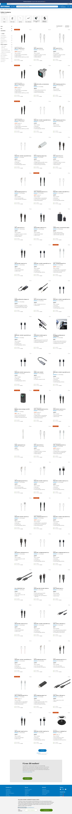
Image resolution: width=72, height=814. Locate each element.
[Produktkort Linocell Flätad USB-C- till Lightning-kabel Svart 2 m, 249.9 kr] (62, 541)
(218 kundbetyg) (41, 300)
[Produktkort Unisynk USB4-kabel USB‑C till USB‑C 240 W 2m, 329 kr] (42, 577)
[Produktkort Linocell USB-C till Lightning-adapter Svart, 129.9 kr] (42, 684)
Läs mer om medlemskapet (27, 772)
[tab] (4, 4)
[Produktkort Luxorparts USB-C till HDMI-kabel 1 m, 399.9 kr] (62, 577)
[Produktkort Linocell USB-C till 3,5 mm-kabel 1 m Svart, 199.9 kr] (42, 288)
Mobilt (3, 33)
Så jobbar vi (27, 791)
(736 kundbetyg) (22, 446)
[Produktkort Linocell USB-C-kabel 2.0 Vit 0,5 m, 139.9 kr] (42, 434)
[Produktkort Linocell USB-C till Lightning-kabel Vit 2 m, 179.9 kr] (62, 109)
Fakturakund (8, 790)
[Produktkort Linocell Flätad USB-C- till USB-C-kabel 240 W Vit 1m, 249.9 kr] (62, 506)
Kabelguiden (44, 789)
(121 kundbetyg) (60, 589)
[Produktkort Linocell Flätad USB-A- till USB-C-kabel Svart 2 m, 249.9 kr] (42, 720)
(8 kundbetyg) (41, 336)
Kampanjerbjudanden (45, 790)
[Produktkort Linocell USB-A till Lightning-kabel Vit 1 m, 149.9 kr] (23, 181)
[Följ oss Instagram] (63, 789)
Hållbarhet (26, 793)
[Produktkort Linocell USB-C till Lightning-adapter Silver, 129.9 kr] (42, 145)
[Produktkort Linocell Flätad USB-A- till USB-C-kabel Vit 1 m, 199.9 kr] (42, 470)
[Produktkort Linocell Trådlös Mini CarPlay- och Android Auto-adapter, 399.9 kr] (42, 73)
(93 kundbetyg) (41, 157)
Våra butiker (27, 795)
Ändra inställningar (20, 810)
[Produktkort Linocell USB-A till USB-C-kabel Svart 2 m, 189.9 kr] (23, 252)
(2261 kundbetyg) (60, 85)
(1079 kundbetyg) (22, 373)
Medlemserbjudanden (46, 791)
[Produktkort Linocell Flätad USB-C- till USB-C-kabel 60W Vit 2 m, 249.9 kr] (42, 613)
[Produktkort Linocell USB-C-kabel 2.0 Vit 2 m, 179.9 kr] (42, 37)
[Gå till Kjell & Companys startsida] (5, 6)
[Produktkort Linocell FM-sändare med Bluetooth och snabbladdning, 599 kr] (62, 324)
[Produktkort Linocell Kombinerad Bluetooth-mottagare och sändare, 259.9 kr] (23, 288)
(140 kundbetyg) (22, 589)
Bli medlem (27, 778)
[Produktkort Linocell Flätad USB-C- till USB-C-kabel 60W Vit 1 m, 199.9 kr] (62, 181)
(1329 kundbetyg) (41, 121)
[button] (6, 13)
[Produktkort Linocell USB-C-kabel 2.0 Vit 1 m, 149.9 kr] (62, 37)
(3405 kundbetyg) (41, 49)
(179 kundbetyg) (41, 373)
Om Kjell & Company (28, 789)
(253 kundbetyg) (60, 696)
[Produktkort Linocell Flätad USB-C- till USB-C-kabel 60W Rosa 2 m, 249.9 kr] (23, 648)
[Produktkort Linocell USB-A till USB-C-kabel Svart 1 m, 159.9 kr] (42, 217)
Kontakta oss (8, 789)
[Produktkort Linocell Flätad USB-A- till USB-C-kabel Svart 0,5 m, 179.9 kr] (23, 361)
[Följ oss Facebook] (60, 789)
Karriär (26, 794)
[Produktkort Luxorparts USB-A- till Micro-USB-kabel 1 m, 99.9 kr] (62, 613)
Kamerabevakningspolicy (10, 793)
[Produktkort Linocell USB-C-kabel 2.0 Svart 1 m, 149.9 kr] (23, 217)
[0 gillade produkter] (68, 6)
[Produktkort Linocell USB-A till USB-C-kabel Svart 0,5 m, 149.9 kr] (23, 720)
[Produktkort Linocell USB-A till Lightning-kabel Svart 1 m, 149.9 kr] (62, 648)
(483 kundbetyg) (22, 49)
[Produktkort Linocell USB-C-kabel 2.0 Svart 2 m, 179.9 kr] (62, 145)
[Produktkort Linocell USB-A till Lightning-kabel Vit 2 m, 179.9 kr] (42, 648)
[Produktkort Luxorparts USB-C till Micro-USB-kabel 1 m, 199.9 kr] (62, 684)
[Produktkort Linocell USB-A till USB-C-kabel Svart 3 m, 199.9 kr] (62, 398)
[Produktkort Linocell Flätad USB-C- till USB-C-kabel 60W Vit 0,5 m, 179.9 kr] (42, 109)
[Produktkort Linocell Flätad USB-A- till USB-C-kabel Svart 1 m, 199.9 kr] (62, 470)
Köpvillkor (7, 794)
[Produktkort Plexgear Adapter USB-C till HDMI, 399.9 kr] (42, 361)
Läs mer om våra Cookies (22, 807)
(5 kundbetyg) (22, 411)
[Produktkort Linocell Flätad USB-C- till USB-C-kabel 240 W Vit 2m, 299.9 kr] (23, 145)
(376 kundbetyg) (41, 193)
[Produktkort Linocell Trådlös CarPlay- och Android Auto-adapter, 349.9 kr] (62, 217)
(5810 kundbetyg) (22, 264)
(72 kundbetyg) (22, 157)
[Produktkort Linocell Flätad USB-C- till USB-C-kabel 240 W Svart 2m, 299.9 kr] (23, 324)
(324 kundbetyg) (22, 301)
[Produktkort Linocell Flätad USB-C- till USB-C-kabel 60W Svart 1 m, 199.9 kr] (42, 252)
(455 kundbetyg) (60, 337)
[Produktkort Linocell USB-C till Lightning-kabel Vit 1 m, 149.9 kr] (62, 73)
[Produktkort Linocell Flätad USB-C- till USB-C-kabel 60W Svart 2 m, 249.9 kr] (62, 288)
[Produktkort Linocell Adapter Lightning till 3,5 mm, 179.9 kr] (23, 434)
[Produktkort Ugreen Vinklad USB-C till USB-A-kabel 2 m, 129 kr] (42, 324)
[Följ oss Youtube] (65, 789)
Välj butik (21, 60)
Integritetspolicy (8, 791)
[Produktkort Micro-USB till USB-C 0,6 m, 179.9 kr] (23, 577)
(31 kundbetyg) (41, 86)
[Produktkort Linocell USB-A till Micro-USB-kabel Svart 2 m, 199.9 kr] (23, 541)
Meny (14, 6)
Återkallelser (8, 795)
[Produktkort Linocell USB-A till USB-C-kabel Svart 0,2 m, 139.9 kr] (23, 613)
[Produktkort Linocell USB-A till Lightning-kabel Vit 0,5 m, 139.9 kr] (23, 470)
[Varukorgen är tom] (70, 6)
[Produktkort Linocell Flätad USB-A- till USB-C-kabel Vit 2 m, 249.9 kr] (23, 506)
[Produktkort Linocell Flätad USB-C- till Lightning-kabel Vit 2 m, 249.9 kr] (42, 541)
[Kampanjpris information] (21, 51)
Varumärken (44, 794)
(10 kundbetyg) (41, 589)
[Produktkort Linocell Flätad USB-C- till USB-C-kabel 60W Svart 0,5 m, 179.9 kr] (62, 361)
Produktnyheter (45, 793)
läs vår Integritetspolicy (30, 807)
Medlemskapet (27, 790)
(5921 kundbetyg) (22, 193)
